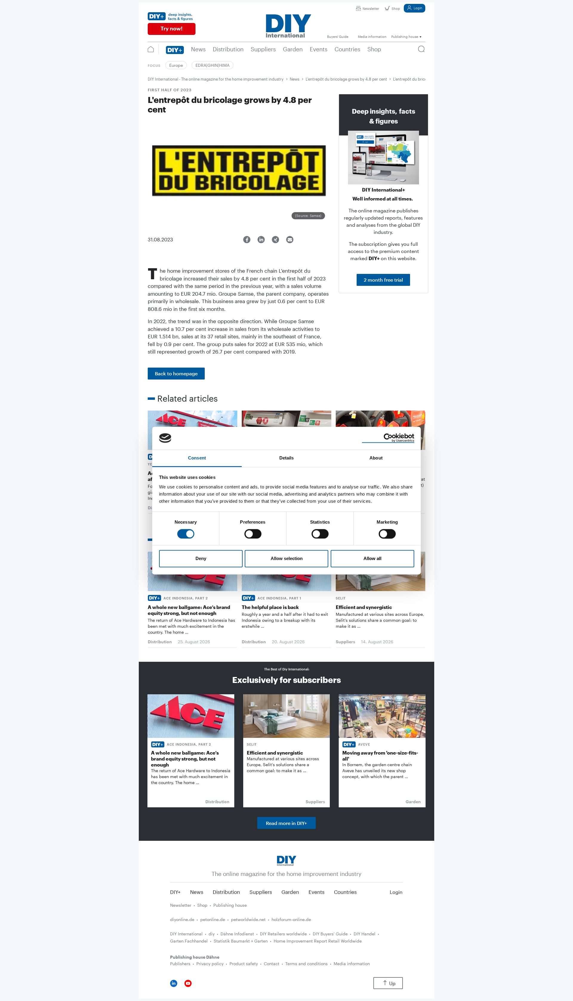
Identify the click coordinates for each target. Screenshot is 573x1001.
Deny (200, 558)
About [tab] (376, 457)
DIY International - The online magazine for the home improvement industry (216, 79)
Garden (290, 892)
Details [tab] (286, 457)
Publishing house (230, 905)
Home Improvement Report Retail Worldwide (318, 940)
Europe (176, 65)
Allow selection (287, 558)
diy (212, 933)
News (294, 79)
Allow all (372, 558)
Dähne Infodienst (237, 933)
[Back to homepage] (286, 860)
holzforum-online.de (291, 919)
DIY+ (175, 892)
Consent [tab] (197, 457)
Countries (345, 892)
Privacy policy (210, 963)
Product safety (243, 963)
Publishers (180, 963)
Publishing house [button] (404, 36)
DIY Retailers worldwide (283, 933)
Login (418, 8)
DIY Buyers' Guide (330, 933)
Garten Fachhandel (189, 940)
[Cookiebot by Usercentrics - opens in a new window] (388, 438)
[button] (246, 239)
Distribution (226, 892)
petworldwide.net (248, 919)
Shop (396, 8)
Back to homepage (176, 373)
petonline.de (212, 919)
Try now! (172, 28)
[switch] (252, 534)
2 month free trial (383, 280)
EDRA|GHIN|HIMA (212, 65)
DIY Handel (364, 933)
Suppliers (260, 892)
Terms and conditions (306, 963)
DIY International (186, 933)
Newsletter (371, 8)
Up (392, 983)
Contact (271, 963)
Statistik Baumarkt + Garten (241, 940)
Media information (352, 963)
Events (316, 892)
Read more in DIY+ (286, 823)
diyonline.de (182, 919)
